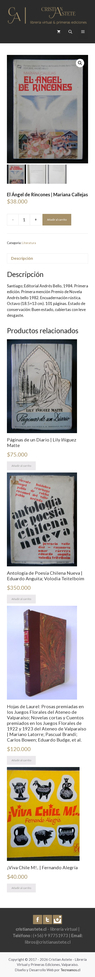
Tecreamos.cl (70, 970)
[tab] (47, 258)
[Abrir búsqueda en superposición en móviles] (70, 32)
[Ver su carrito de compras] (58, 32)
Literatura (29, 243)
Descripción (22, 258)
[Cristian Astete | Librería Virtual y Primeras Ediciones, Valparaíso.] (47, 14)
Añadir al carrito (57, 219)
